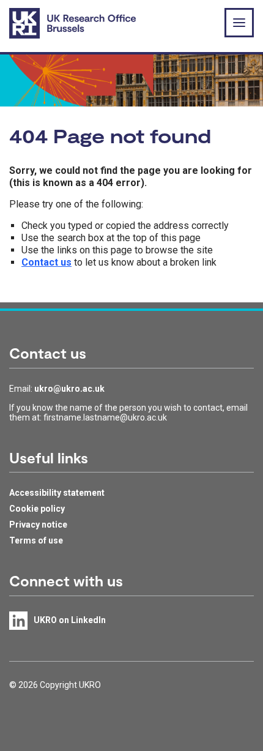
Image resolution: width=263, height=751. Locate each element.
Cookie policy (37, 509)
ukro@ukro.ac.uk (69, 389)
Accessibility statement (57, 493)
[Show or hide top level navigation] (239, 22)
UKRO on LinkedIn (70, 620)
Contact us (46, 262)
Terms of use (36, 540)
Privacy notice (38, 524)
